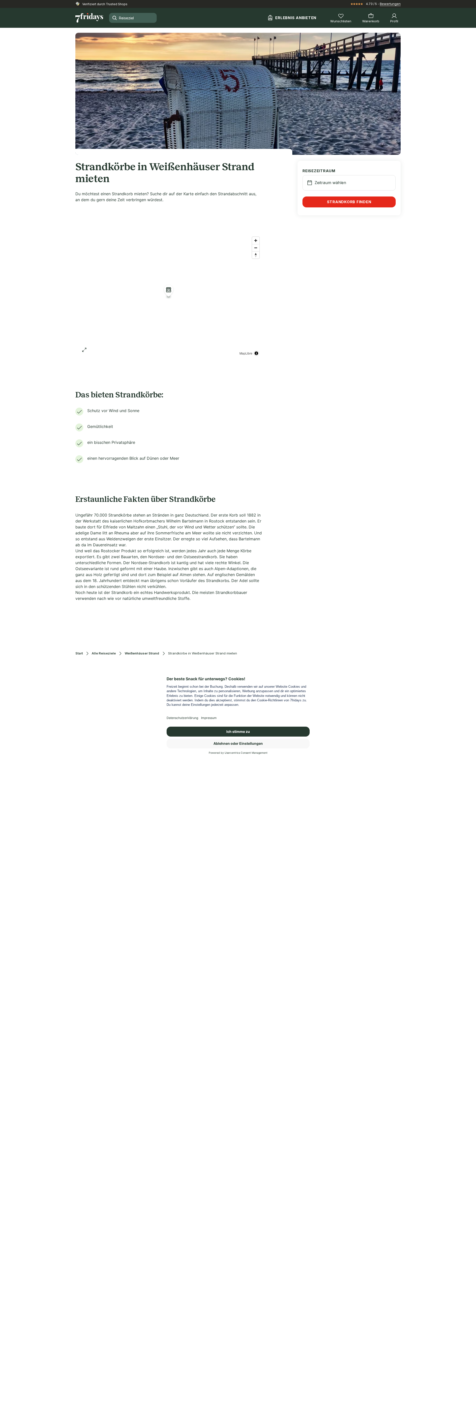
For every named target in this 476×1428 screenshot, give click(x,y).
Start (79, 653)
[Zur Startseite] (89, 18)
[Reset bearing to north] (255, 255)
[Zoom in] (255, 240)
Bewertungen (390, 4)
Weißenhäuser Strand (142, 653)
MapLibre (245, 353)
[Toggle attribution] (256, 353)
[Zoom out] (255, 247)
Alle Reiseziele (104, 653)
